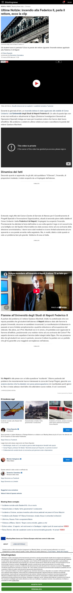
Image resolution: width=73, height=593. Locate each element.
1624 (40, 559)
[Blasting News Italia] (11, 2)
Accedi (70, 2)
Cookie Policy (15, 580)
